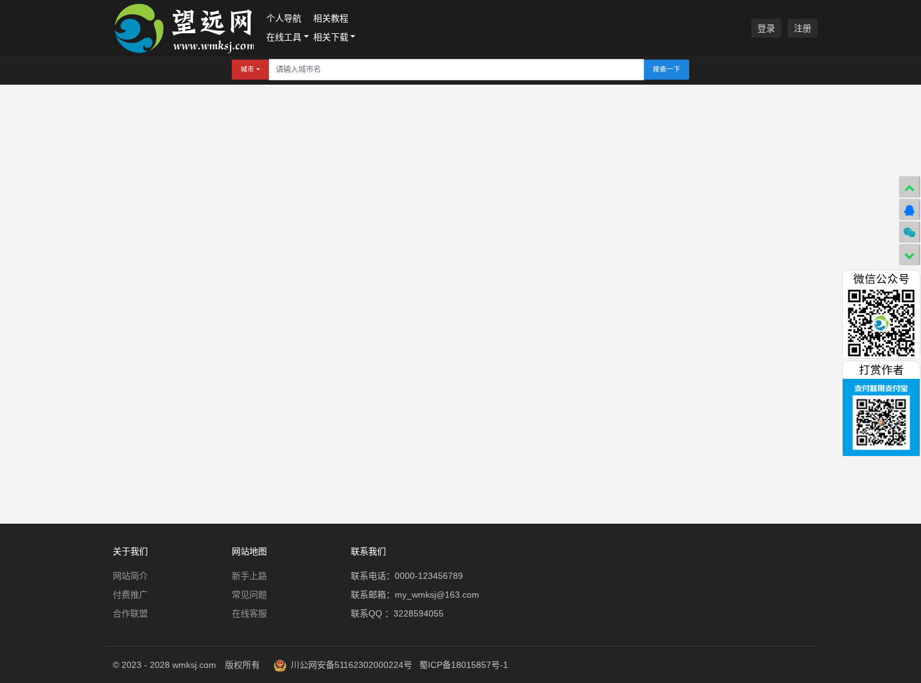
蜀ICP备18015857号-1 (463, 665)
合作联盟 (130, 613)
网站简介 (130, 576)
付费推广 (130, 595)
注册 (802, 28)
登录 (766, 28)
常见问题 (249, 595)
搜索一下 (666, 69)
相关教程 (330, 18)
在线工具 (283, 37)
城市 (247, 69)
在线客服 (249, 613)
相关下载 (330, 37)
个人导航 (283, 18)
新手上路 (249, 576)
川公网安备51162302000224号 (351, 665)
